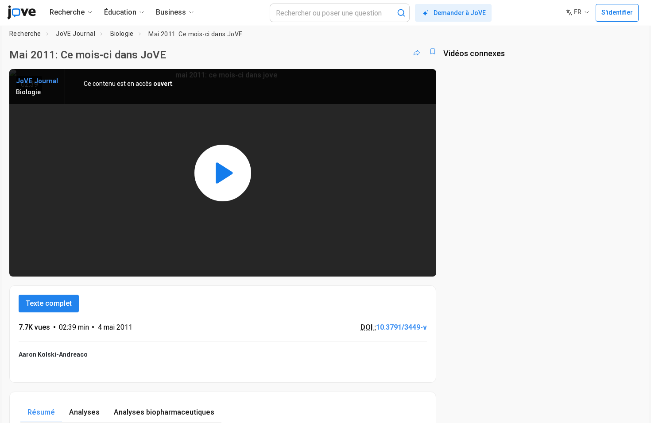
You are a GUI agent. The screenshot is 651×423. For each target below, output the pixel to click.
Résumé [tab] (41, 412)
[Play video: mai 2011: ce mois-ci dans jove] (222, 173)
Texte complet (49, 303)
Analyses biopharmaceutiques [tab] (164, 412)
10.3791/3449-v (401, 327)
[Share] (416, 51)
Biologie (122, 33)
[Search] (401, 12)
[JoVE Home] (21, 12)
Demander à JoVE (460, 12)
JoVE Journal (75, 33)
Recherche (25, 33)
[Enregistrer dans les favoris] (432, 51)
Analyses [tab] (84, 412)
